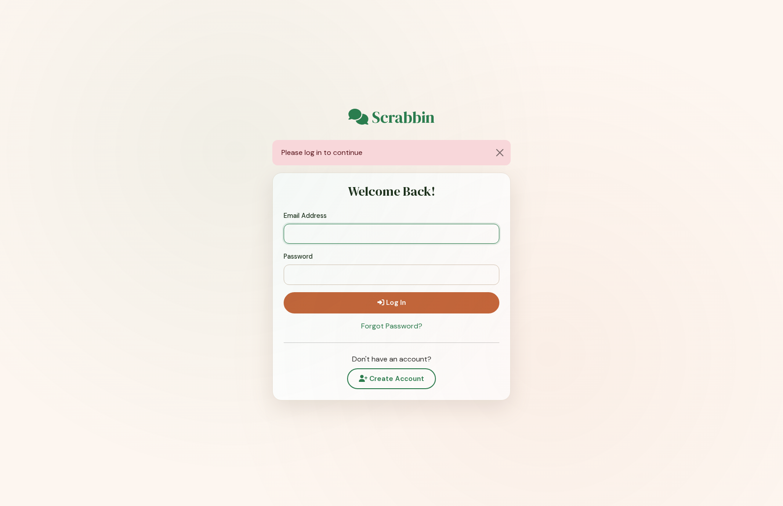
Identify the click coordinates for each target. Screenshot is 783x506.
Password (298, 256)
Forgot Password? (391, 326)
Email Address (305, 216)
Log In (395, 302)
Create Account (395, 378)
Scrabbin (401, 117)
